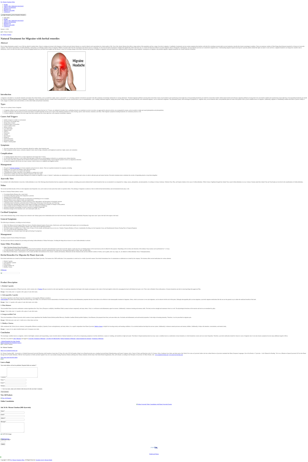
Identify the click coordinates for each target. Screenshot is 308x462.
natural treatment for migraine (83, 338)
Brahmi (40, 289)
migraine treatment (14, 168)
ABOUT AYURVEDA (10, 7)
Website (3, 385)
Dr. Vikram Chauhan (6, 34)
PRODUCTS (7, 9)
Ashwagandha (4, 299)
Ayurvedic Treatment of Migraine (36, 338)
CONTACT (7, 12)
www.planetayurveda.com (161, 354)
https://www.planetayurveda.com (9, 350)
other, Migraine (17, 338)
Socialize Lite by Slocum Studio (44, 460)
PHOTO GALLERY (9, 10)
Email (3, 383)
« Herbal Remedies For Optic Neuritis (10, 341)
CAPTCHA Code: (6, 439)
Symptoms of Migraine (97, 338)
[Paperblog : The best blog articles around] (154, 448)
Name (3, 380)
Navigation (23, 14)
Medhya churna (98, 326)
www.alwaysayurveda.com (176, 354)
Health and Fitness (154, 454)
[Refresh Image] (5, 439)
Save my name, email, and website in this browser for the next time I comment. (22, 389)
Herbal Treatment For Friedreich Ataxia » (11, 342)
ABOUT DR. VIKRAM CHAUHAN (14, 6)
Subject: (3, 418)
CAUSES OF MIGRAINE (53, 338)
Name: (3, 411)
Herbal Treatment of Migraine (68, 338)
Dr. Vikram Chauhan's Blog (8, 2)
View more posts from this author (9, 357)
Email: (3, 414)
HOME (6, 4)
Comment (4, 377)
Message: (3, 421)
